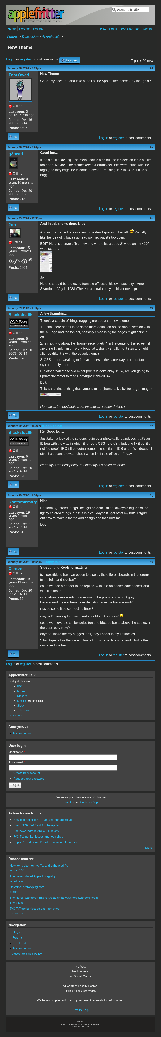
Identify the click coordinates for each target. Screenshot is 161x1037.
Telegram (23, 710)
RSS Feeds (19, 943)
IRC (19, 686)
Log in (10, 59)
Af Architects (51, 36)
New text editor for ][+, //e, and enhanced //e (42, 819)
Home (12, 28)
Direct (67, 802)
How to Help (81, 1010)
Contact (148, 28)
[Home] (36, 22)
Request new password (28, 778)
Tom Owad (19, 75)
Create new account (26, 773)
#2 (151, 147)
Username (17, 752)
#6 (151, 495)
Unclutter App (89, 802)
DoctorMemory (23, 502)
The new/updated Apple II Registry (36, 830)
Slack (20, 705)
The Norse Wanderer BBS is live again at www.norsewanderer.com (54, 897)
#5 (151, 426)
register (25, 59)
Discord (22, 695)
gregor (14, 891)
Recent (38, 28)
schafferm (16, 881)
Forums (24, 28)
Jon (12, 225)
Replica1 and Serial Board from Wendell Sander (45, 842)
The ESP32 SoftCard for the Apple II (37, 825)
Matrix (21, 691)
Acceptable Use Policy (27, 953)
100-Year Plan (130, 28)
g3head (16, 154)
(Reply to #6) (54, 562)
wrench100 (17, 870)
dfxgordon (16, 913)
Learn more (16, 715)
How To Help (108, 28)
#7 (151, 562)
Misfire (21, 700)
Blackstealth (20, 314)
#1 (151, 68)
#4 (151, 308)
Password (17, 762)
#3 (151, 218)
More (148, 847)
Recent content (22, 733)
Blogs (16, 932)
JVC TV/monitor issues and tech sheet (38, 836)
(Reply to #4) (52, 426)
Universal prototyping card (27, 887)
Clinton (15, 568)
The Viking (17, 902)
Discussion (30, 36)
